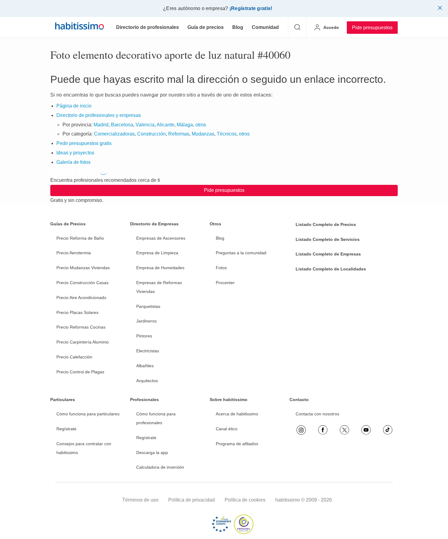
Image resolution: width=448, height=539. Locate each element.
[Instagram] (301, 430)
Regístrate (66, 428)
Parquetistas (148, 306)
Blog (220, 238)
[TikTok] (387, 430)
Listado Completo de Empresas (328, 254)
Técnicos (226, 133)
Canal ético (226, 428)
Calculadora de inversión (160, 467)
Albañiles (145, 365)
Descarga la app (152, 452)
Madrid (101, 124)
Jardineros (146, 321)
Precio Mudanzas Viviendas (83, 267)
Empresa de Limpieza (157, 252)
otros (200, 124)
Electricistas (147, 350)
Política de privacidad (191, 499)
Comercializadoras (114, 133)
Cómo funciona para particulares (87, 413)
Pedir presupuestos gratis (84, 143)
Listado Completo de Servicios (328, 239)
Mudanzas (203, 133)
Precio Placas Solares (77, 312)
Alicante (165, 124)
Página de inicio (73, 105)
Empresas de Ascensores (160, 238)
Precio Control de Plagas (80, 371)
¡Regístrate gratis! (250, 8)
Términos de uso (140, 499)
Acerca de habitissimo (237, 413)
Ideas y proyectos (75, 152)
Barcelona (122, 124)
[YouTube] (366, 430)
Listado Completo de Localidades (331, 268)
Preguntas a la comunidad (241, 252)
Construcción (151, 133)
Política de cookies (245, 499)
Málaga (185, 124)
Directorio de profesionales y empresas (98, 115)
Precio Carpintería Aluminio (82, 342)
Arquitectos (147, 380)
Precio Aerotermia (73, 252)
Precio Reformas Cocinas (80, 327)
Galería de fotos (73, 162)
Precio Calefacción (74, 356)
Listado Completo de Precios (326, 224)
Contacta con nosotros (317, 413)
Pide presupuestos (372, 27)
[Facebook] (322, 430)
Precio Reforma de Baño (80, 238)
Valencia (145, 124)
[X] (344, 430)
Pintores (144, 335)
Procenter (225, 282)
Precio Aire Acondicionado (81, 297)
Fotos (221, 267)
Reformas (178, 133)
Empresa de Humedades (160, 267)
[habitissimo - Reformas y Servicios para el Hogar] (79, 27)
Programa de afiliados (237, 443)
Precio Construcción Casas (82, 282)
